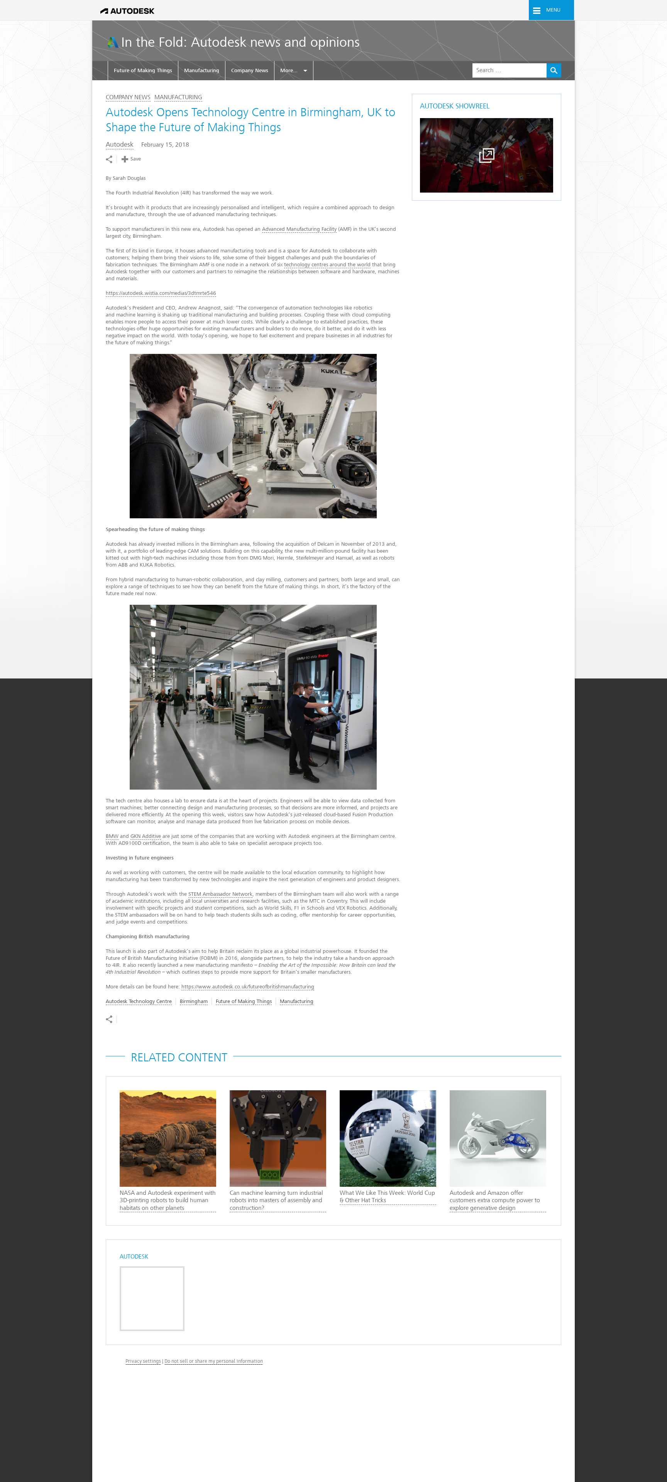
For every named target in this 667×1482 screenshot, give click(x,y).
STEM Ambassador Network (220, 894)
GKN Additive (145, 836)
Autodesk (120, 144)
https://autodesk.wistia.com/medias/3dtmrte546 (161, 293)
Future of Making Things (143, 70)
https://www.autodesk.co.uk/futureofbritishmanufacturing (247, 986)
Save (135, 159)
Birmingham (194, 1001)
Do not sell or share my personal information (213, 1361)
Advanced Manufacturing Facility (299, 229)
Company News (249, 70)
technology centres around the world (327, 264)
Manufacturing (201, 70)
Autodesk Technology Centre (139, 1001)
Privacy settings (143, 1361)
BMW (112, 836)
